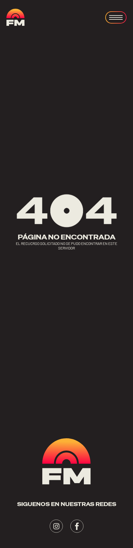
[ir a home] (15, 17)
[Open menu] (116, 17)
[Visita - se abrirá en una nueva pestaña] (56, 526)
